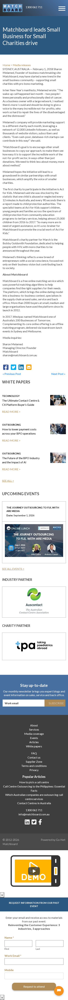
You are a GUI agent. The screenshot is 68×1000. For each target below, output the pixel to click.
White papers (34, 746)
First (7, 949)
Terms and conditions (34, 765)
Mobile (9, 970)
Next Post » (58, 373)
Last (38, 949)
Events (34, 737)
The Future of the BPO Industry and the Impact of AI (21, 460)
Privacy (34, 770)
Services (34, 729)
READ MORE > (11, 411)
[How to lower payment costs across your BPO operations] (58, 429)
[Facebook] (40, 823)
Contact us (34, 757)
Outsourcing (11, 424)
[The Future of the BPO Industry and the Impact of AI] (58, 457)
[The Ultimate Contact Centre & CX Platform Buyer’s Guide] (58, 400)
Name (9, 937)
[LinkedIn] (28, 823)
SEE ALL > (8, 480)
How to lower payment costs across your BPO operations (19, 431)
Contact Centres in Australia (34, 803)
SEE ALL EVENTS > (13, 568)
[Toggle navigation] (61, 8)
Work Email (13, 955)
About (34, 725)
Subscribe (56, 703)
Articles (34, 742)
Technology (11, 395)
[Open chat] (59, 991)
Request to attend (34, 986)
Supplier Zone (34, 761)
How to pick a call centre (34, 782)
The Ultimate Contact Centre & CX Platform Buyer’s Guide (20, 402)
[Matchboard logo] (12, 8)
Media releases (22, 65)
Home (6, 65)
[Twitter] (35, 823)
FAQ (34, 753)
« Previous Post (12, 373)
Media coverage (34, 733)
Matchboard (10, 844)
